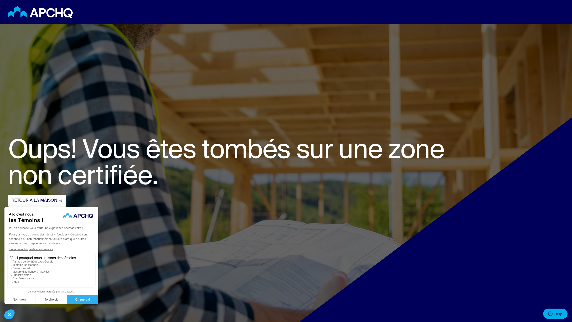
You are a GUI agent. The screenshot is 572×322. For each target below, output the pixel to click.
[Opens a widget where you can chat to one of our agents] (555, 314)
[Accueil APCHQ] (40, 12)
